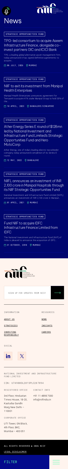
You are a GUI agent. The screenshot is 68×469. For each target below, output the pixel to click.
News (44, 319)
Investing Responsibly (11, 333)
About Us (9, 319)
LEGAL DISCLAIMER (15, 451)
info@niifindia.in (42, 399)
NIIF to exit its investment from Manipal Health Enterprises (33, 88)
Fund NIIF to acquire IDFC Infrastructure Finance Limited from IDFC (31, 227)
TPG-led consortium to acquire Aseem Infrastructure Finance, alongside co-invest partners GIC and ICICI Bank (33, 45)
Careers (46, 332)
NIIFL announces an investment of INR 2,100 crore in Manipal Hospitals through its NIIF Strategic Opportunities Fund (34, 185)
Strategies (10, 325)
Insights (47, 325)
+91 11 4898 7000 (43, 395)
